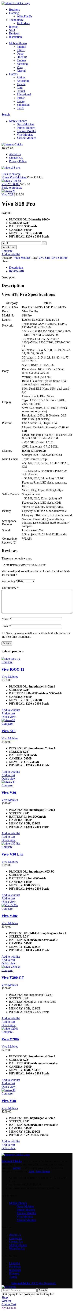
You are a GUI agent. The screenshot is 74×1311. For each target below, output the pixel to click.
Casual (21, 91)
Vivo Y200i (10, 1039)
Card (20, 87)
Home (6, 177)
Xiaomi (21, 70)
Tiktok (13, 1276)
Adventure (23, 80)
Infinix (21, 50)
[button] (8, 713)
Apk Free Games (39, 1171)
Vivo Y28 (8, 194)
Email (6, 626)
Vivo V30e (10, 916)
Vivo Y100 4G (11, 184)
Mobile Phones (18, 1203)
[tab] (40, 267)
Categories (15, 1238)
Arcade (21, 84)
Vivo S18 (44, 257)
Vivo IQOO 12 (13, 669)
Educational (24, 94)
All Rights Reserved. (33, 1283)
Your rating (9, 581)
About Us (15, 1234)
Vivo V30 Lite (12, 854)
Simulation (23, 104)
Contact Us (16, 1241)
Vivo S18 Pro (59, 257)
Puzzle (21, 97)
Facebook (15, 1266)
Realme (21, 60)
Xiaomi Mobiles (26, 138)
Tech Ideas (23, 23)
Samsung (22, 63)
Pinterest (14, 1273)
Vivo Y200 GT (13, 978)
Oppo (20, 53)
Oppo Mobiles (25, 124)
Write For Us (24, 16)
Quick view (9, 716)
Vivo (20, 67)
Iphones (21, 46)
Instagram (15, 1270)
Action (21, 77)
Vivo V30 (9, 793)
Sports (20, 108)
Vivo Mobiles (25, 134)
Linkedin (14, 1263)
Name (6, 619)
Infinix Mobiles (26, 127)
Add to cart (9, 247)
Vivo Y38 (9, 1101)
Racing (21, 101)
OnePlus (22, 57)
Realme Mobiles (26, 131)
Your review (10, 587)
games (16, 1168)
